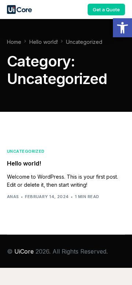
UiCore (24, 251)
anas (13, 196)
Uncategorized (26, 151)
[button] (122, 27)
